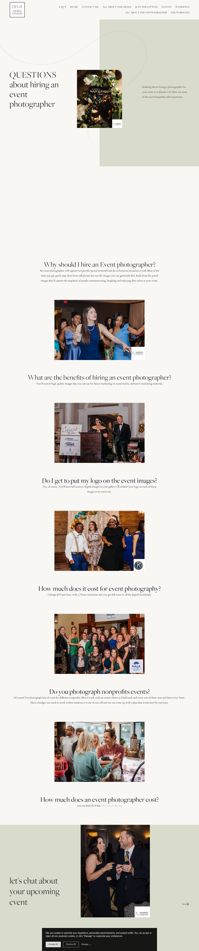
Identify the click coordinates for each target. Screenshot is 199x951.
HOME (74, 7)
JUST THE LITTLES (146, 7)
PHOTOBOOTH (180, 12)
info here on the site (111, 805)
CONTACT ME (90, 7)
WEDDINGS (182, 7)
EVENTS (166, 7)
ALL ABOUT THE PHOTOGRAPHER (146, 12)
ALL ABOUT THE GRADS (116, 7)
